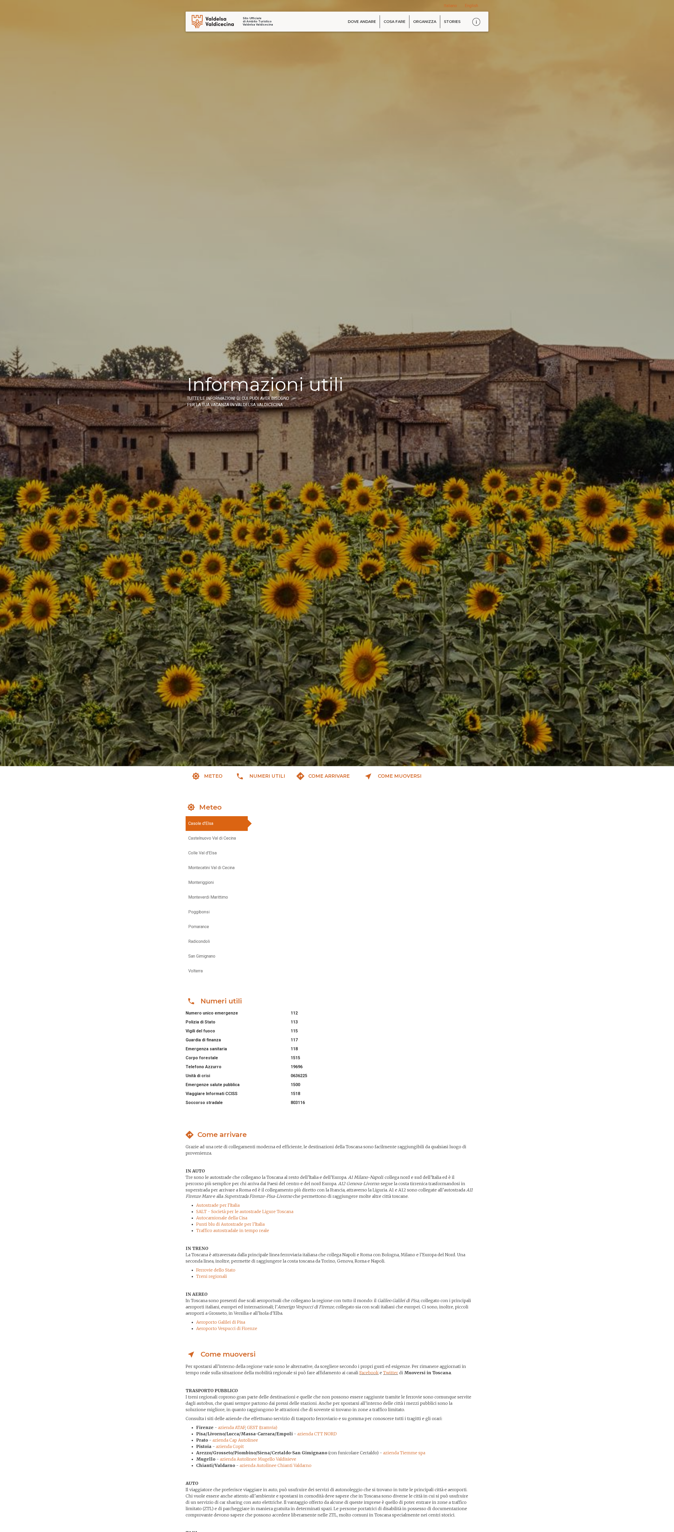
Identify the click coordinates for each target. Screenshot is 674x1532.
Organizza (424, 21)
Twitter (390, 1372)
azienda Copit (230, 1446)
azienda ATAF (231, 1427)
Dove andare (362, 21)
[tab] (217, 823)
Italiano (450, 5)
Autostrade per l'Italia (218, 1205)
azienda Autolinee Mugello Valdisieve (258, 1459)
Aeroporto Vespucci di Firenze (226, 1328)
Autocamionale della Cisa (221, 1217)
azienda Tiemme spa (404, 1452)
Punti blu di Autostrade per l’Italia (230, 1224)
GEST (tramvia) (262, 1427)
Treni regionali (211, 1276)
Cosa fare (394, 21)
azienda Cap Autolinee (235, 1440)
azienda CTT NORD (317, 1433)
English (471, 5)
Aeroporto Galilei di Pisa (220, 1322)
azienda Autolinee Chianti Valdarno (275, 1465)
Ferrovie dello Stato (215, 1270)
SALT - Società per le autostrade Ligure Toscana (244, 1211)
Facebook (369, 1372)
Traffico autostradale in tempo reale (232, 1230)
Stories (452, 21)
